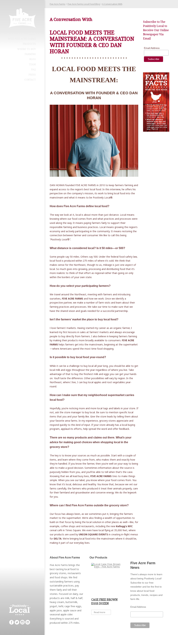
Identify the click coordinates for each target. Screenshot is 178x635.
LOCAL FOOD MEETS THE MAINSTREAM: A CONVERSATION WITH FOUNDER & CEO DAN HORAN (92, 42)
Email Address (152, 48)
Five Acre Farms (57, 4)
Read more (99, 612)
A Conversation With (112, 4)
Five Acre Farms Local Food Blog (84, 4)
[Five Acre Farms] (22, 18)
